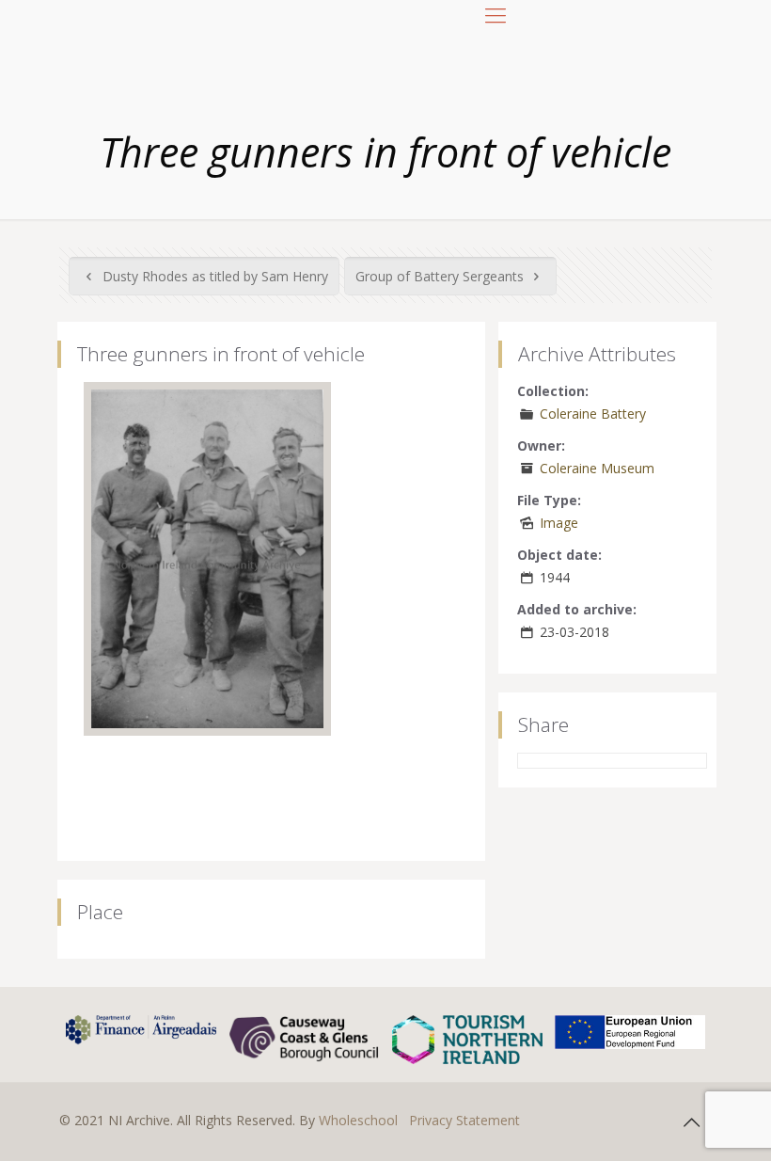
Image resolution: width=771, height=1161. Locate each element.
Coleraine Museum (597, 468)
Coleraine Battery (593, 413)
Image (559, 523)
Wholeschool (358, 1120)
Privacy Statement (464, 1120)
